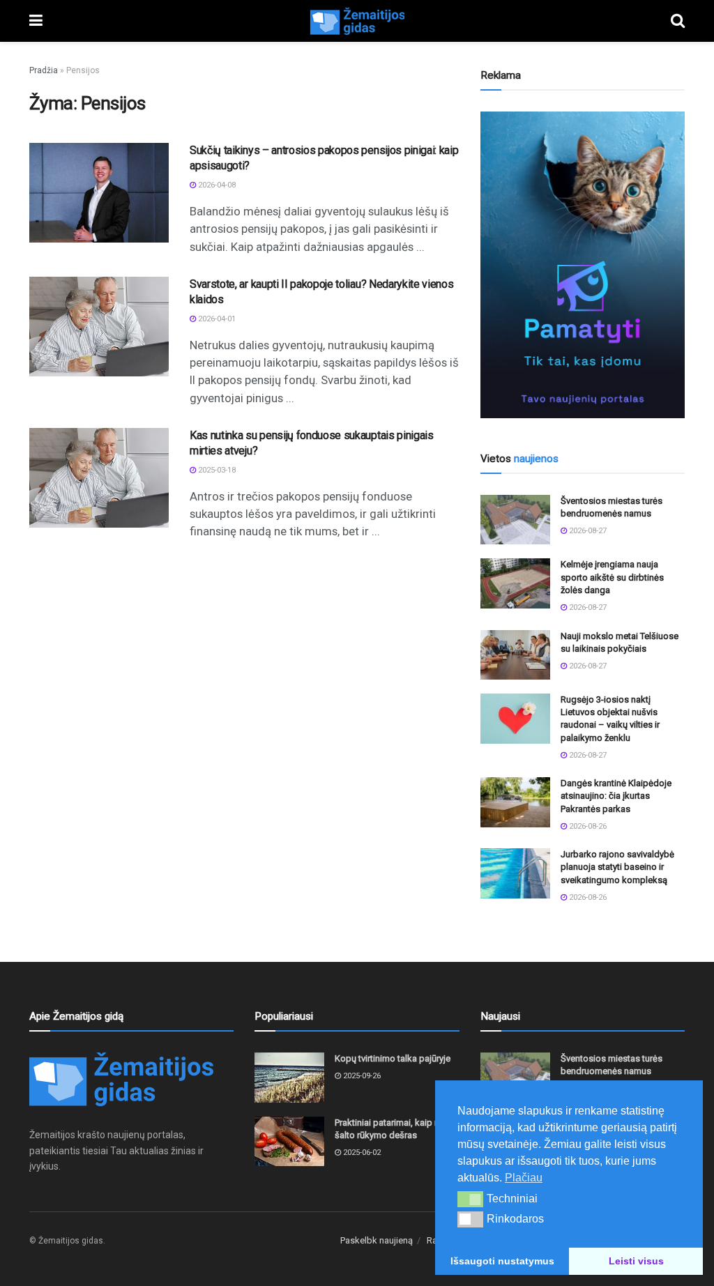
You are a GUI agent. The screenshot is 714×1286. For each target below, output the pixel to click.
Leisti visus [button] (636, 1260)
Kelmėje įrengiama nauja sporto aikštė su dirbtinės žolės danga (612, 577)
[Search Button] (678, 21)
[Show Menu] (36, 21)
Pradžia (43, 70)
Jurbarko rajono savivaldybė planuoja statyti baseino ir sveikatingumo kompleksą (617, 867)
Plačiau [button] (523, 1178)
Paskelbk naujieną (376, 1240)
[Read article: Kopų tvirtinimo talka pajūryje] (289, 1077)
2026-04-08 (216, 185)
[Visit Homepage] (357, 21)
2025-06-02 (361, 1152)
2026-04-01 (216, 318)
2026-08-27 (587, 530)
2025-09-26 (361, 1075)
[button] (470, 1199)
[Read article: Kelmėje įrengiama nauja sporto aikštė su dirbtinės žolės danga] (515, 583)
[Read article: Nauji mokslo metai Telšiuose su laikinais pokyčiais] (515, 655)
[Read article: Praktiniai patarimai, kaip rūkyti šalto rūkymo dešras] (289, 1142)
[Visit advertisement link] (582, 265)
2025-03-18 (216, 470)
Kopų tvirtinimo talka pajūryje (392, 1058)
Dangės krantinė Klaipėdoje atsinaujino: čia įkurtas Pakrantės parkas (616, 795)
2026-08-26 (587, 826)
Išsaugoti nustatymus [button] (502, 1260)
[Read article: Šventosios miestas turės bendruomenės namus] (515, 520)
